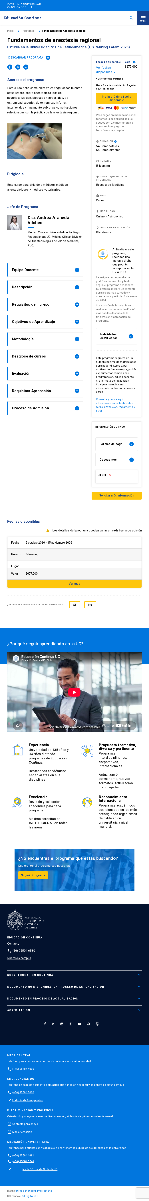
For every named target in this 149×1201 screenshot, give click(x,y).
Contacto (13, 943)
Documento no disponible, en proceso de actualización (55, 986)
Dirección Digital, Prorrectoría (34, 1190)
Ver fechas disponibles (106, 70)
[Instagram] (70, 1024)
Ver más (74, 583)
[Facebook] (45, 1024)
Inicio (10, 30)
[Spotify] (88, 1024)
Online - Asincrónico (109, 216)
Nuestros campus (19, 958)
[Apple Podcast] (97, 1024)
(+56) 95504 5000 (23, 1092)
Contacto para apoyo (25, 1124)
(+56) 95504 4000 (23, 1068)
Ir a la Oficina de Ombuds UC (40, 1169)
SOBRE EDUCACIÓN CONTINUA (30, 975)
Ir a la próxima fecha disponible (116, 98)
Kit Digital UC (29, 1196)
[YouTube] (79, 1024)
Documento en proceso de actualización (42, 998)
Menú (143, 21)
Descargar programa (28, 57)
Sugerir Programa (33, 875)
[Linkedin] (61, 1024)
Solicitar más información (116, 495)
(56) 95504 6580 (24, 950)
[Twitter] (53, 1024)
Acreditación (18, 1010)
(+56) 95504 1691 (23, 1155)
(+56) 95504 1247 (23, 1161)
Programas (28, 30)
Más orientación (22, 1132)
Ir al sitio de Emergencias (27, 1100)
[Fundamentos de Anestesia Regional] (9, 67)
